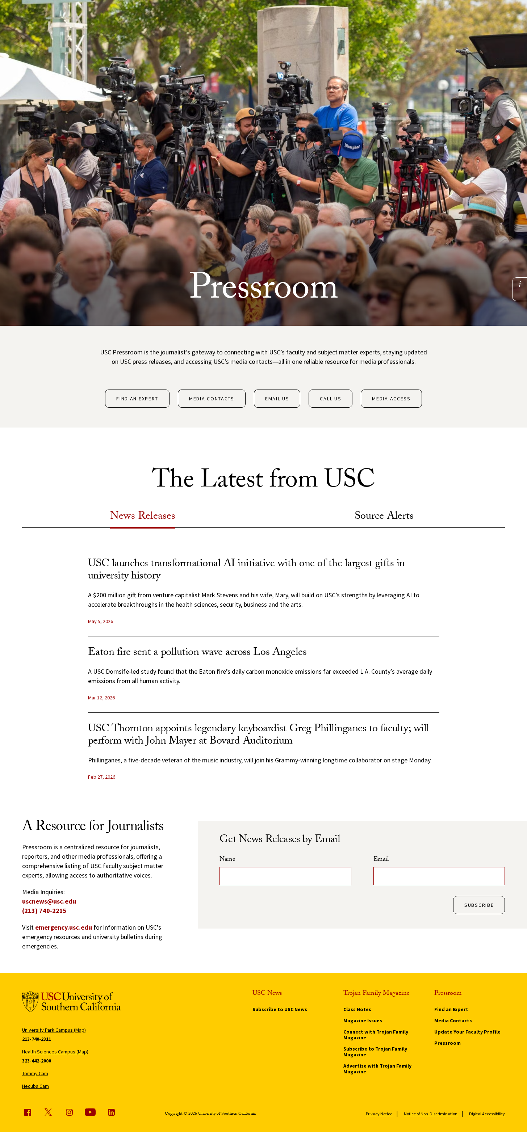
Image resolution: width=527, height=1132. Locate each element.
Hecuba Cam (35, 1086)
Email (381, 860)
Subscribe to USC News (279, 1009)
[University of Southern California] (71, 1002)
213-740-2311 (36, 1039)
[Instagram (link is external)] (69, 1112)
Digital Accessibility (487, 1113)
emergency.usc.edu (63, 927)
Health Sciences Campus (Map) (55, 1051)
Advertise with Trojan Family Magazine (377, 1068)
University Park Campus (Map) (54, 1030)
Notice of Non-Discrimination (430, 1113)
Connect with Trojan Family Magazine (375, 1034)
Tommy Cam (35, 1073)
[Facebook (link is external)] (27, 1112)
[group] (263, 675)
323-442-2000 (36, 1060)
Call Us (330, 398)
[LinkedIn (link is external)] (111, 1112)
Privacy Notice (379, 1113)
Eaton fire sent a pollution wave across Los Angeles (197, 653)
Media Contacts (211, 398)
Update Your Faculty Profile (467, 1031)
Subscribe (479, 905)
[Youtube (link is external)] (90, 1112)
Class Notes (357, 1009)
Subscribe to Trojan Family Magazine (375, 1051)
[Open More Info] (520, 284)
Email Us (277, 398)
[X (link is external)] (48, 1112)
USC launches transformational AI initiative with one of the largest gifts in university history (246, 570)
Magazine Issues (362, 1020)
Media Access (391, 398)
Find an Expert (137, 398)
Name (227, 860)
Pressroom (447, 1043)
